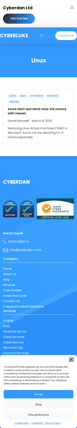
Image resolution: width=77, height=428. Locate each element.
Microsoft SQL (13, 347)
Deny (38, 404)
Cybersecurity (13, 342)
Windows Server (15, 331)
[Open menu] (72, 7)
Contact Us (11, 301)
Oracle (8, 320)
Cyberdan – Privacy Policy (46, 423)
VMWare (14, 101)
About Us (9, 274)
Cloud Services (13, 337)
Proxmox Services (16, 353)
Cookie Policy (21, 423)
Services (9, 285)
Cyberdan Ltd (18, 8)
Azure (12, 95)
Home (7, 269)
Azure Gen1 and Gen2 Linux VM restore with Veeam (37, 111)
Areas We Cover (15, 296)
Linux (23, 95)
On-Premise (36, 95)
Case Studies (12, 290)
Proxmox (52, 95)
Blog (6, 279)
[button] (71, 360)
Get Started (18, 18)
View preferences (38, 414)
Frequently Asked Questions (23, 306)
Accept (38, 394)
